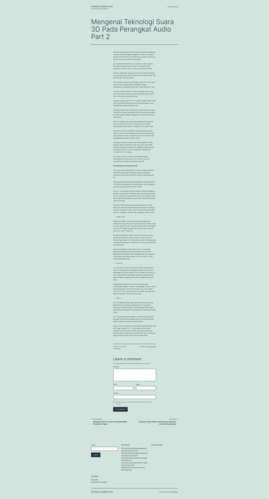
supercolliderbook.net (102, 6)
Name (115, 384)
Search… (93, 445)
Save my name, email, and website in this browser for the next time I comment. (134, 403)
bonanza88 (94, 479)
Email (138, 384)
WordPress (174, 492)
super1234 (117, 348)
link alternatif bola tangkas (99, 482)
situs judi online (173, 7)
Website (115, 393)
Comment (116, 367)
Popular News (152, 346)
